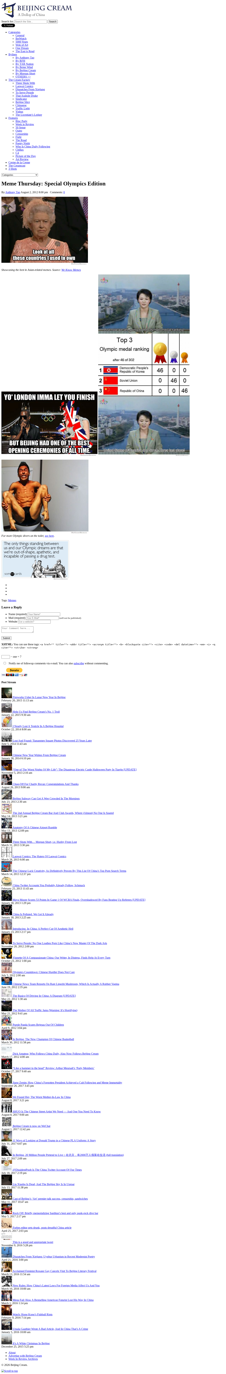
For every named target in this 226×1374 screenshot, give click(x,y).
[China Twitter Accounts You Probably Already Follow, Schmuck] (7, 885)
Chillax (20, 149)
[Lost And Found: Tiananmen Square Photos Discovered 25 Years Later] (7, 740)
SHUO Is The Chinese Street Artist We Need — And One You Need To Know (57, 1111)
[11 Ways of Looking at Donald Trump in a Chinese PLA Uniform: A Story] (7, 1140)
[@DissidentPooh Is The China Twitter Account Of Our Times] (7, 1169)
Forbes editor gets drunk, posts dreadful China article (42, 1227)
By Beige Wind (24, 67)
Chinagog (21, 105)
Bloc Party (21, 121)
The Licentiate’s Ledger (29, 114)
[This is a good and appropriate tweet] (7, 1242)
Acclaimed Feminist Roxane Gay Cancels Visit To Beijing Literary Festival (54, 1271)
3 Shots (12, 168)
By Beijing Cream (26, 70)
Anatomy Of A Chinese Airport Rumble (35, 827)
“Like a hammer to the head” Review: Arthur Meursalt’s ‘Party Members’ (53, 1068)
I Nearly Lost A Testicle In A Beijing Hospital (38, 726)
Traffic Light (23, 108)
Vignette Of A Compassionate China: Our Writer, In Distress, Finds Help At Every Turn (61, 957)
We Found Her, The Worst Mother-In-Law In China (42, 1097)
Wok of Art (22, 44)
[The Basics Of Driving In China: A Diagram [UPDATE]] (7, 995)
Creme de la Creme (19, 162)
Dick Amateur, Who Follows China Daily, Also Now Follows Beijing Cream (56, 1053)
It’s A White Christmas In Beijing (31, 1343)
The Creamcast (16, 165)
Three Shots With (25, 83)
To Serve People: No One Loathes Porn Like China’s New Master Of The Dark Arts (60, 943)
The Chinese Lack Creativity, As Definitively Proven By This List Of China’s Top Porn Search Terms (69, 870)
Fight (18, 137)
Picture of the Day (26, 156)
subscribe (79, 663)
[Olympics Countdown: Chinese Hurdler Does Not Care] (7, 972)
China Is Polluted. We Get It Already (33, 914)
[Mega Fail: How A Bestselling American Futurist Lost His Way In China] (7, 1299)
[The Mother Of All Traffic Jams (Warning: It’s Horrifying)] (7, 1010)
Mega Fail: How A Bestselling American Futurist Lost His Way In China (53, 1299)
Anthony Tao (12, 192)
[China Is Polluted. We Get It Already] (7, 914)
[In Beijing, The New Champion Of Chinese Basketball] (7, 1039)
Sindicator (21, 98)
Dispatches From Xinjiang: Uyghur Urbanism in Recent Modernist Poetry (54, 1256)
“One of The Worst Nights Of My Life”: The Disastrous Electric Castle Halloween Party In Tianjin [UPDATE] (74, 769)
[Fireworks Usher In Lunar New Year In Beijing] (7, 697)
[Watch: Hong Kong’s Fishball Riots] (7, 1314)
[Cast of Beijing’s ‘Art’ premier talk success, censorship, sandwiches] (7, 1198)
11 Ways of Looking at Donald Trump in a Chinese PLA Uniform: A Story (54, 1140)
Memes (12, 600)
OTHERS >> (23, 76)
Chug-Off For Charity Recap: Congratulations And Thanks (46, 784)
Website (12, 621)
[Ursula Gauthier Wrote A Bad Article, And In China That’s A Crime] (7, 1328)
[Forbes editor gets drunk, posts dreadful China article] (7, 1227)
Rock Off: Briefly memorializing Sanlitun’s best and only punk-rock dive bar (55, 1213)
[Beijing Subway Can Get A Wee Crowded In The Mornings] (7, 798)
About (12, 1352)
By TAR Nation (25, 63)
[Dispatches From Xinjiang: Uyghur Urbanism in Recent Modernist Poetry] (7, 1256)
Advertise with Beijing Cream (25, 1355)
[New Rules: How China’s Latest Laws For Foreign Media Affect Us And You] (7, 1285)
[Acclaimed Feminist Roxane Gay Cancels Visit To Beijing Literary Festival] (7, 1271)
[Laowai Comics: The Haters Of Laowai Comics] (7, 856)
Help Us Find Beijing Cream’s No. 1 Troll (36, 711)
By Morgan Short (25, 73)
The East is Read (25, 51)
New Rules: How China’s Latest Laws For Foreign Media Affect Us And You (56, 1285)
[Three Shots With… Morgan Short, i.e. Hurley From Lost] (7, 841)
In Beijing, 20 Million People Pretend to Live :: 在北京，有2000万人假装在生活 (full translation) (68, 1154)
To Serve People (25, 92)
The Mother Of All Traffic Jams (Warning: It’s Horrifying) (45, 1010)
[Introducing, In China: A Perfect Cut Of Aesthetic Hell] (7, 928)
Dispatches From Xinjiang (30, 89)
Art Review (22, 159)
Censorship (22, 133)
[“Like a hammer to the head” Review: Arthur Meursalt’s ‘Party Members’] (7, 1068)
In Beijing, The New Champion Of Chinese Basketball (43, 1039)
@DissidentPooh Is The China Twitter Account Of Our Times (47, 1169)
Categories (14, 32)
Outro (19, 130)
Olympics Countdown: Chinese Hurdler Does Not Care (44, 972)
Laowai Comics (24, 86)
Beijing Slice (23, 102)
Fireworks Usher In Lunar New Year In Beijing (39, 697)
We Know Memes (71, 269)
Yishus (19, 111)
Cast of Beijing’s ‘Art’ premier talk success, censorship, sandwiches (50, 1198)
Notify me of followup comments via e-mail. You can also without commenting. (58, 663)
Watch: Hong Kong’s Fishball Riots (32, 1314)
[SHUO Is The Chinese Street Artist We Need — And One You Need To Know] (7, 1111)
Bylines (12, 54)
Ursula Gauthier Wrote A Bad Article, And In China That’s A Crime (50, 1328)
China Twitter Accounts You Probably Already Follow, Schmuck (49, 885)
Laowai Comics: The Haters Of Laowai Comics (39, 856)
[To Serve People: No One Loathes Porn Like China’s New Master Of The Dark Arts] (7, 943)
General (20, 35)
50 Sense (21, 127)
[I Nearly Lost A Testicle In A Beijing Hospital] (7, 726)
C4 (17, 152)
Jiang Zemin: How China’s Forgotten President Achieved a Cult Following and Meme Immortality (67, 1082)
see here (49, 535)
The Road (21, 140)
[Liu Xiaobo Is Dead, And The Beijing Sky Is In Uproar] (7, 1184)
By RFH (20, 60)
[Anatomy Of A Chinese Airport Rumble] (7, 827)
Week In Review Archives (23, 1358)
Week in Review (25, 124)
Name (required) (17, 614)
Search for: (7, 21)
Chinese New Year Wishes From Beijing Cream (39, 755)
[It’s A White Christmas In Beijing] (7, 1343)
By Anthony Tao (25, 57)
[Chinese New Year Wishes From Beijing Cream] (7, 755)
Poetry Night (23, 143)
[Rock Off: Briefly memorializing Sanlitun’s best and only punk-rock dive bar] (7, 1213)
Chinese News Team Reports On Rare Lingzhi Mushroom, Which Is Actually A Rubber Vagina (66, 983)
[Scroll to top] (9, 1370)
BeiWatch (21, 38)
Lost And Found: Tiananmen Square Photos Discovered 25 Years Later (52, 740)
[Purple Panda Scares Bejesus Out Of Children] (7, 1024)
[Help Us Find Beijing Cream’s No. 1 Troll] (7, 711)
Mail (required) (16, 617)
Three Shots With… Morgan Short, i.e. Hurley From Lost (45, 841)
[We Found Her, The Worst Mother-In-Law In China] (7, 1097)
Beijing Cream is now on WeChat (31, 1126)
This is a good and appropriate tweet (33, 1242)
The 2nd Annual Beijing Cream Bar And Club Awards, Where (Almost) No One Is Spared (63, 812)
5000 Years (22, 41)
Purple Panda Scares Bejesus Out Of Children (38, 1024)
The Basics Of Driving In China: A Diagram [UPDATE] (44, 995)
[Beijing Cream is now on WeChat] (7, 1126)
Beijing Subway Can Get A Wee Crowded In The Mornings (46, 798)
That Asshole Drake (27, 95)
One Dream (22, 48)
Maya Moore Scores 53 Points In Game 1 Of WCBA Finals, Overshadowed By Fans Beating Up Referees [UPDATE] (79, 899)
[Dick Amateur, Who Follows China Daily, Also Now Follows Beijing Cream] (7, 1053)
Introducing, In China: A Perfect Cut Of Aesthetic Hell (43, 928)
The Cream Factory (19, 79)
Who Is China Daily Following (33, 146)
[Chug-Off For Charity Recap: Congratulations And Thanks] (7, 784)
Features (13, 117)
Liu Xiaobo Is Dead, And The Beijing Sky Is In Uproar (44, 1184)
